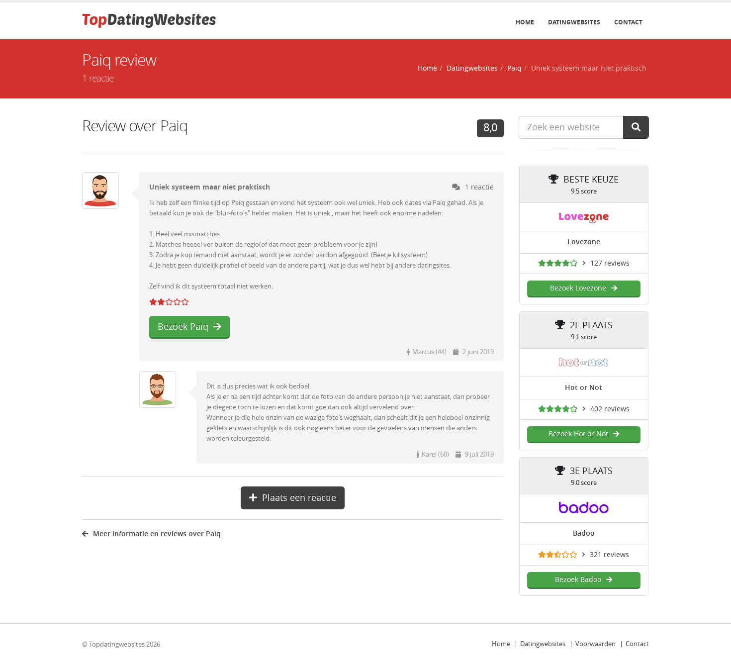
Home (525, 22)
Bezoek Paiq (183, 326)
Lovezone (583, 242)
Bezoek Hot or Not (578, 434)
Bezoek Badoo (578, 579)
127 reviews (610, 263)
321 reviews (609, 555)
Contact (628, 22)
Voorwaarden (595, 644)
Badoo (584, 533)
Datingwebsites (574, 22)
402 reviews (610, 409)
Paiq (514, 68)
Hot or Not (583, 387)
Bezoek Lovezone (578, 288)
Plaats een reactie (299, 497)
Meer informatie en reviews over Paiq (157, 534)
